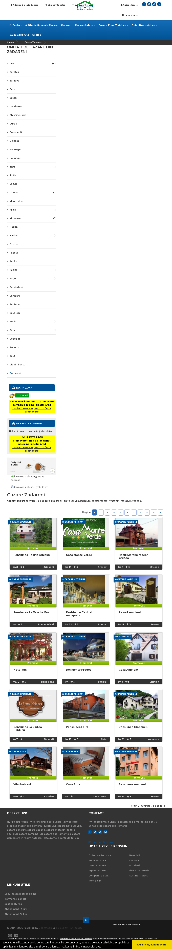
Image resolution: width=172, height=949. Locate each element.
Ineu (33, 166)
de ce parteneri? (139, 870)
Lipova (33, 192)
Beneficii (134, 855)
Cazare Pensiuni (21, 522)
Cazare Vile (124, 636)
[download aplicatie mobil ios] (31, 487)
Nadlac (33, 235)
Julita (13, 175)
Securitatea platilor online (20, 893)
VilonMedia (46, 927)
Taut (12, 355)
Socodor (15, 338)
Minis (33, 209)
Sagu (33, 278)
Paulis (13, 261)
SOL (79, 927)
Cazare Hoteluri (74, 579)
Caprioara (16, 106)
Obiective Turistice (100, 855)
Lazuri (13, 183)
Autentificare (130, 5)
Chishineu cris (18, 115)
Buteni (13, 97)
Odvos (13, 244)
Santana (15, 304)
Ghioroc (14, 140)
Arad (33, 63)
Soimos (14, 347)
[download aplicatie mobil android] (31, 478)
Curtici (13, 123)
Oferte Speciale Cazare (42, 25)
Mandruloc (16, 201)
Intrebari (134, 865)
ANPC (73, 927)
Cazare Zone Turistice (112, 25)
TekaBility (62, 927)
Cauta (16, 25)
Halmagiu (15, 158)
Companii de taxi (99, 875)
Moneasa (33, 218)
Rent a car (95, 880)
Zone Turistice (97, 860)
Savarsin (15, 312)
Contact (134, 860)
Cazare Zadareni (33, 42)
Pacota (14, 252)
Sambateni (16, 287)
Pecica (33, 269)
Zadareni (15, 373)
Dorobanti (16, 132)
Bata (12, 89)
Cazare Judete (84, 25)
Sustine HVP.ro (13, 903)
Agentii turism (97, 870)
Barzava (14, 80)
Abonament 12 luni (16, 909)
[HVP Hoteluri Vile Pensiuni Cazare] (85, 5)
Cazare (65, 25)
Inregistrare (131, 15)
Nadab (14, 226)
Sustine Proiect (138, 875)
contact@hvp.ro (103, 842)
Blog (38, 34)
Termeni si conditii (16, 898)
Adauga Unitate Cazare (25, 5)
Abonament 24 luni (16, 914)
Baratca (14, 72)
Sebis (33, 321)
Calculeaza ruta (19, 34)
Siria (33, 330)
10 (154, 512)
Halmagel (15, 149)
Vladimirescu (17, 364)
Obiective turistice (143, 25)
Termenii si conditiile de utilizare (76, 938)
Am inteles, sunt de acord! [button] (152, 944)
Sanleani (15, 295)
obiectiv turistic (56, 5)
